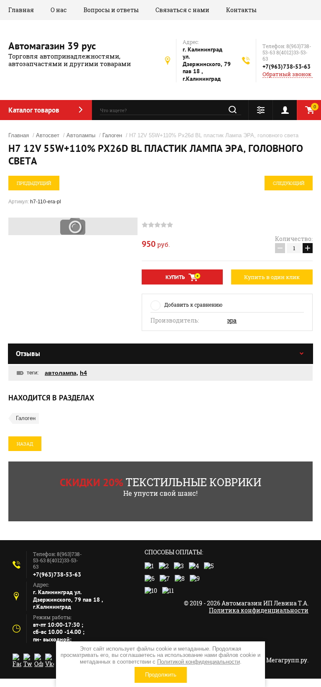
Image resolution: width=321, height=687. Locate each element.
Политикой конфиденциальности (198, 662)
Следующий (288, 183)
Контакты (241, 10)
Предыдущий (34, 183)
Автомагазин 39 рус (52, 45)
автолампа (60, 372)
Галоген (112, 135)
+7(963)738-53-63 (286, 66)
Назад (25, 444)
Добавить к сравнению (193, 304)
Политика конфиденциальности (258, 610)
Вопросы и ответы (111, 10)
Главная (21, 10)
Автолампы (80, 135)
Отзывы (28, 353)
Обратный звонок (286, 74)
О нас (59, 10)
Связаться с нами (182, 10)
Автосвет (47, 135)
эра (232, 320)
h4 (83, 372)
